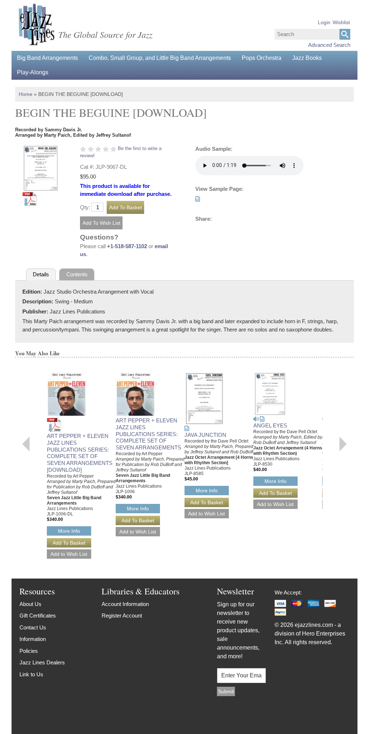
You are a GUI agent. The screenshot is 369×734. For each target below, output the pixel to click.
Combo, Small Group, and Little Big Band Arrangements (160, 58)
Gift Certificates (37, 615)
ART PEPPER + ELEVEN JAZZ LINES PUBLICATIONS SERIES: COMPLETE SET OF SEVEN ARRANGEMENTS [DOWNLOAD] (79, 453)
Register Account (122, 615)
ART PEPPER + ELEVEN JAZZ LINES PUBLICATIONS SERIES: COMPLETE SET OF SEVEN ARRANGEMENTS (148, 433)
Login (324, 22)
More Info (69, 531)
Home (25, 94)
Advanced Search (329, 45)
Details (41, 274)
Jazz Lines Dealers (42, 662)
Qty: (85, 207)
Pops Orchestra (261, 58)
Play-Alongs (32, 72)
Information (32, 639)
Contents (77, 274)
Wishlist (341, 22)
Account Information (125, 604)
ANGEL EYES (270, 425)
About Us (30, 604)
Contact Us (32, 627)
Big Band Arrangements (47, 58)
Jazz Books (307, 58)
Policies (28, 651)
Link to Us (31, 674)
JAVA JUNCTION (205, 435)
